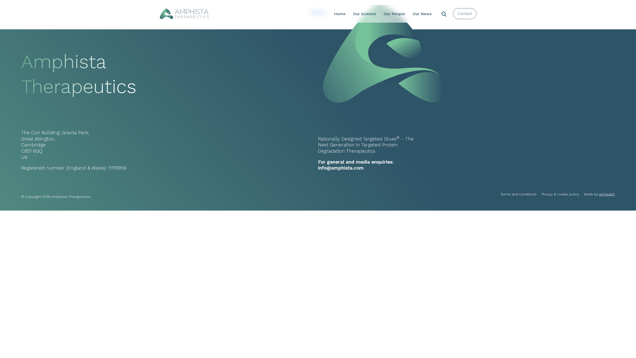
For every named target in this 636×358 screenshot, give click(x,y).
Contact (464, 13)
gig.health (607, 194)
